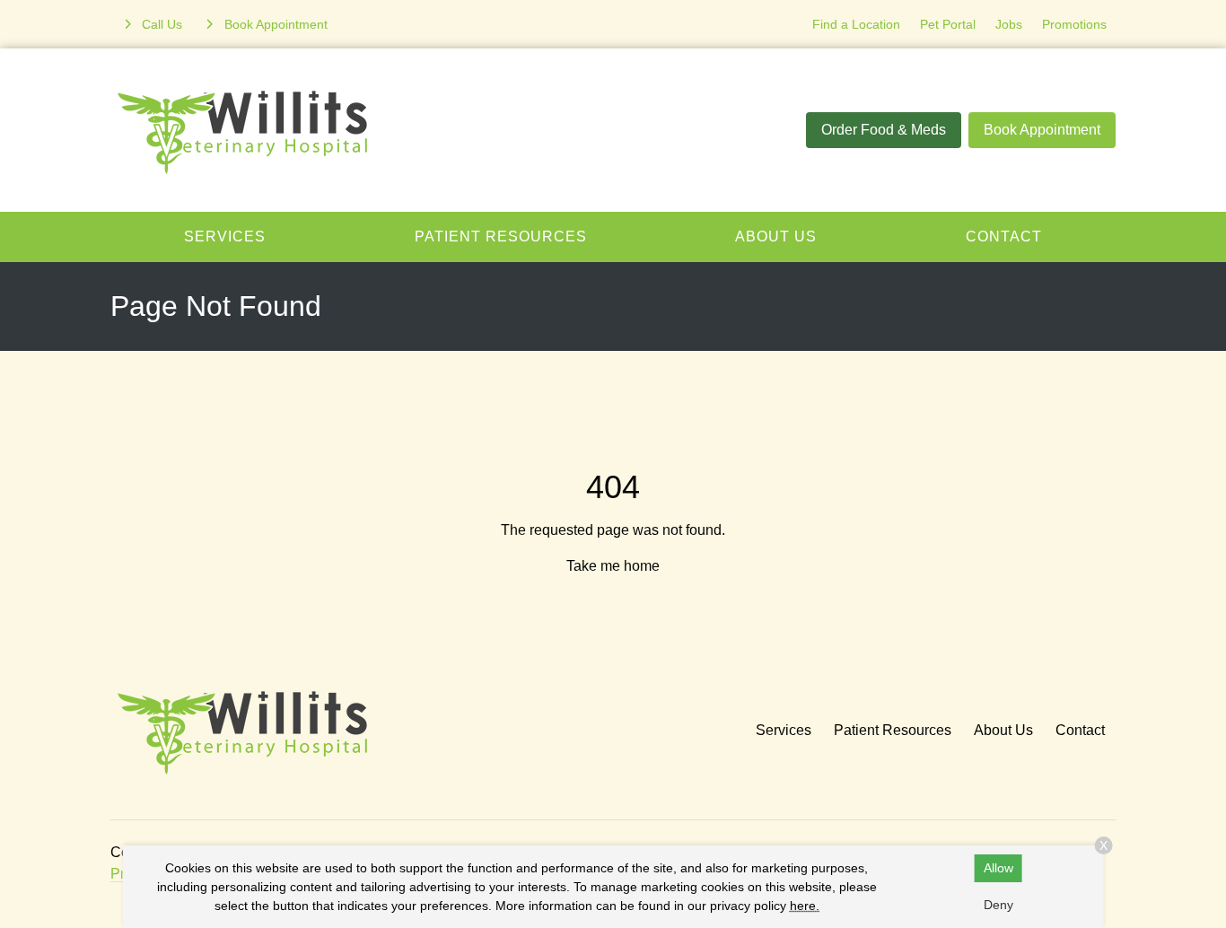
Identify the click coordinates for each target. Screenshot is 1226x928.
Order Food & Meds (883, 129)
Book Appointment (1042, 129)
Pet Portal (948, 24)
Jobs (1008, 24)
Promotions (1074, 24)
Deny (998, 904)
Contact (1004, 236)
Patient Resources (501, 236)
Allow (998, 868)
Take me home (613, 565)
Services (225, 236)
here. (804, 905)
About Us (776, 236)
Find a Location (856, 24)
